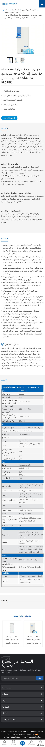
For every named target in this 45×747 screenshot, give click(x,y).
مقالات (6, 737)
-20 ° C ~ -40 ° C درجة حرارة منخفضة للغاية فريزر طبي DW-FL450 (12, 638)
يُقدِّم (39, 678)
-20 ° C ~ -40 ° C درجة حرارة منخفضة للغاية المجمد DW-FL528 (33, 638)
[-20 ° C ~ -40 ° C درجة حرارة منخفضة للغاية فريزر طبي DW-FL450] (12, 628)
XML (24, 737)
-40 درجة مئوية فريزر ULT (13, 12)
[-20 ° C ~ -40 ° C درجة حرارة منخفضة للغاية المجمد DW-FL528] (33, 628)
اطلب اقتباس (9, 118)
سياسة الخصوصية (34, 737)
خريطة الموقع (16, 737)
